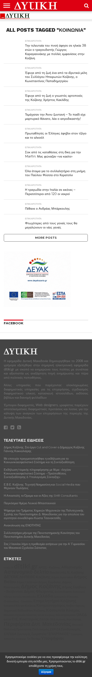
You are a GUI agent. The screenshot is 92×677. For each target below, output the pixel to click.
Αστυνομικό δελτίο (26, 572)
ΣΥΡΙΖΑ (55, 629)
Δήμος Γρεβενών (27, 582)
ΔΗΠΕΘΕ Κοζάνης (35, 577)
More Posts (46, 237)
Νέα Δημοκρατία (66, 614)
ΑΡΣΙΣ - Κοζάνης (49, 567)
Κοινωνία (55, 610)
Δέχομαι (46, 671)
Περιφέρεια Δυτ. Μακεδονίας (37, 624)
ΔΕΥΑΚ (11, 576)
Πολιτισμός (40, 629)
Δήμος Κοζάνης (41, 586)
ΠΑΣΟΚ (44, 619)
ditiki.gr (26, 566)
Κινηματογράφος (50, 605)
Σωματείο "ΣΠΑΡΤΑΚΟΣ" (50, 634)
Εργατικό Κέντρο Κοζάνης (20, 605)
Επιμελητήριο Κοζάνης (54, 600)
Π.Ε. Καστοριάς (25, 619)
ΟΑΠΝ (7, 619)
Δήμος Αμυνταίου (62, 577)
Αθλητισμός (71, 567)
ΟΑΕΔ (81, 615)
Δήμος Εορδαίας (49, 582)
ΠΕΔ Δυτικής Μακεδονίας (65, 619)
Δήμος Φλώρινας (39, 591)
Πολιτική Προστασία (17, 629)
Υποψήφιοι (52, 638)
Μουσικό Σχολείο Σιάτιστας (20, 615)
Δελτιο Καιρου (63, 591)
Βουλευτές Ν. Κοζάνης (67, 572)
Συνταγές (24, 634)
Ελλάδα (45, 595)
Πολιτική (77, 624)
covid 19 (8, 567)
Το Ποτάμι (33, 638)
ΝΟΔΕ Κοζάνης (46, 615)
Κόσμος (73, 610)
